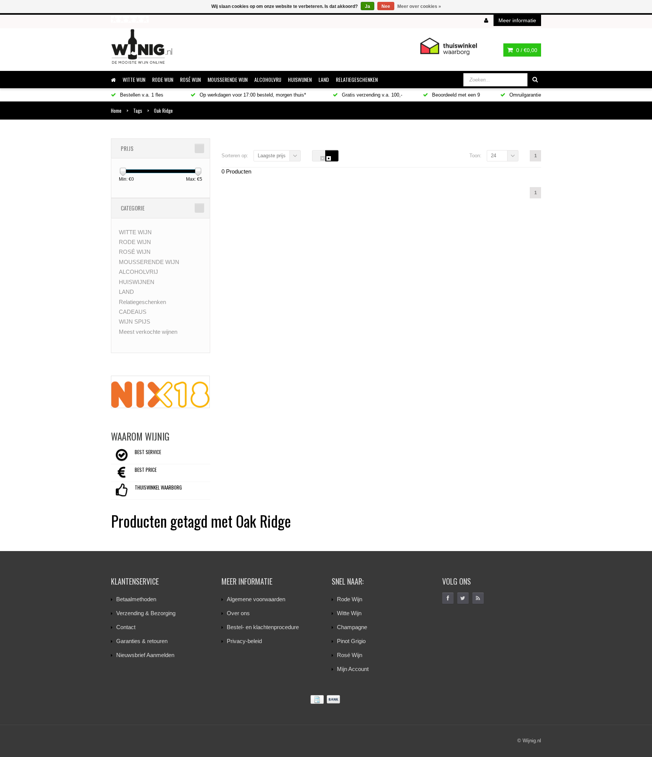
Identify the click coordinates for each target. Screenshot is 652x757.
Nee (385, 6)
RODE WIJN (162, 79)
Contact (125, 627)
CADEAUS (132, 312)
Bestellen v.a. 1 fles (140, 95)
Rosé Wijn (349, 655)
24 (493, 155)
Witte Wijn (349, 613)
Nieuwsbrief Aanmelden (145, 655)
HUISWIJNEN (300, 79)
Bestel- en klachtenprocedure (263, 627)
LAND (323, 79)
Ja (367, 6)
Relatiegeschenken (357, 79)
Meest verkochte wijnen (148, 332)
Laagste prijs (272, 155)
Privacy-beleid (244, 641)
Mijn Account (353, 669)
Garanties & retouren (142, 641)
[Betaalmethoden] (326, 699)
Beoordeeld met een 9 (455, 95)
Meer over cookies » (419, 6)
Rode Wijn (349, 599)
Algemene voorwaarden (256, 599)
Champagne (352, 627)
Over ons (238, 613)
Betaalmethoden (136, 599)
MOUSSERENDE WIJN (228, 79)
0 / (526, 50)
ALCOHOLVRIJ (267, 79)
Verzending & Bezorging (145, 613)
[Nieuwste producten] (478, 598)
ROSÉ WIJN (190, 79)
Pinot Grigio (351, 641)
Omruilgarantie (524, 95)
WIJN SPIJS (134, 321)
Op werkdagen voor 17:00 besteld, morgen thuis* (252, 95)
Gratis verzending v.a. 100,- (371, 95)
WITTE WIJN (134, 79)
